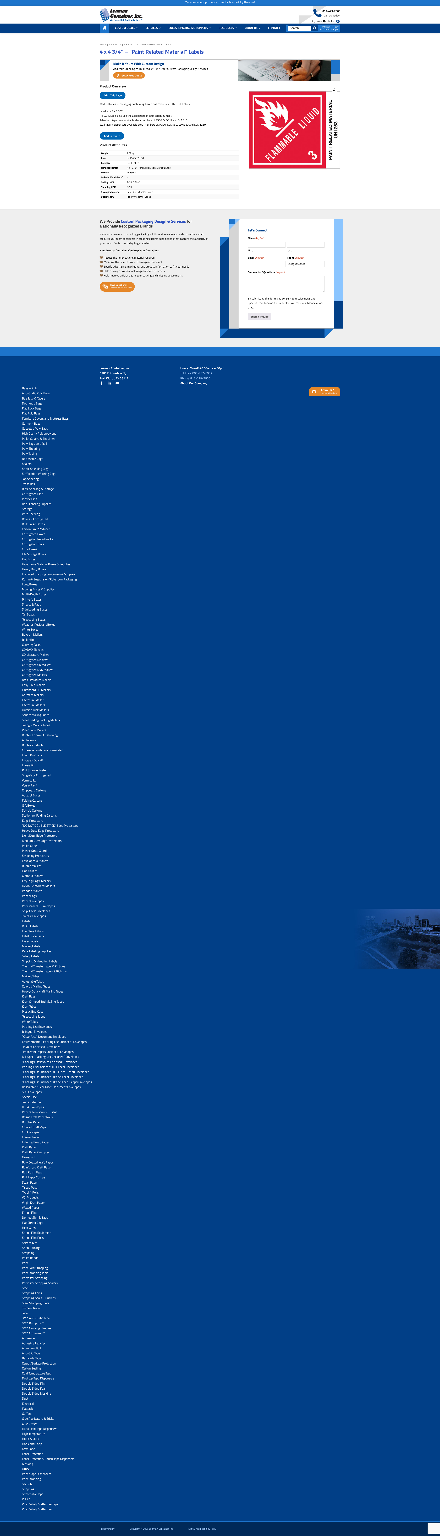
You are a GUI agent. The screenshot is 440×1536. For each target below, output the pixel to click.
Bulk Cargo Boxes (33, 524)
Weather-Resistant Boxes (38, 624)
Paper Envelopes (33, 901)
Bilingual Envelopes (34, 1031)
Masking (27, 1464)
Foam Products (32, 755)
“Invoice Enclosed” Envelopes (41, 1046)
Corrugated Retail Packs (37, 539)
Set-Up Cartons (32, 810)
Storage (27, 509)
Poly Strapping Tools (35, 1273)
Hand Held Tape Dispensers (39, 1428)
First (250, 250)
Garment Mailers (32, 694)
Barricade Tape (31, 1358)
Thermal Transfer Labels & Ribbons (44, 971)
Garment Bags (31, 423)
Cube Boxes (29, 549)
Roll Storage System (35, 770)
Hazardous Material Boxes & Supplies (46, 564)
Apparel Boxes (31, 795)
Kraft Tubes (29, 1006)
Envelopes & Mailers (35, 860)
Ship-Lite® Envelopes (36, 911)
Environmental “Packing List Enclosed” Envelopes (54, 1041)
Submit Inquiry (259, 316)
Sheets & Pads (31, 604)
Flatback (27, 1408)
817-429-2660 (331, 11)
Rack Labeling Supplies (36, 504)
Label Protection (32, 1453)
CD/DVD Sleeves (32, 649)
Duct (25, 1398)
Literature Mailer (32, 700)
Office (26, 1469)
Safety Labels (30, 956)
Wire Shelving (31, 514)
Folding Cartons (32, 800)
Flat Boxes (28, 559)
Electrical (28, 1403)
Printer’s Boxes (32, 599)
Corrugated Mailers (34, 674)
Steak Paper (30, 1182)
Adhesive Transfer (33, 1343)
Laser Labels (30, 941)
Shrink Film (29, 1212)
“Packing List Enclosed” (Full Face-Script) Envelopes (55, 1071)
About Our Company (193, 383)
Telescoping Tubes (33, 1016)
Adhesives (28, 1338)
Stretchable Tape (32, 1494)
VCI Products (30, 1197)
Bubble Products (32, 745)
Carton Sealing (31, 1368)
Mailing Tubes (31, 976)
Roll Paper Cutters (33, 1177)
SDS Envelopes (32, 1092)
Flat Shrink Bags (32, 1222)
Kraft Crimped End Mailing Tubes (43, 1001)
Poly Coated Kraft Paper (37, 1162)
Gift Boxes (28, 805)
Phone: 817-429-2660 (195, 378)
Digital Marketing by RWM (202, 1529)
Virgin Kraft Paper (33, 1202)
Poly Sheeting (31, 448)
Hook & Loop (30, 1438)
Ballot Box (28, 639)
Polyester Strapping (34, 1278)
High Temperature (33, 1433)
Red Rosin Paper (32, 1172)
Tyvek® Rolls (30, 1192)
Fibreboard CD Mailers (36, 689)
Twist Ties (28, 483)
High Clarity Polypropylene (39, 433)
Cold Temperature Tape (36, 1373)
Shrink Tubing (31, 1247)
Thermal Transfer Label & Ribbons (43, 966)
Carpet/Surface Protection (39, 1363)
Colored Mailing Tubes (36, 986)
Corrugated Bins (32, 493)
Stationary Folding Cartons (39, 815)
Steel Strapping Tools (35, 1303)
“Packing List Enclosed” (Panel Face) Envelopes (52, 1076)
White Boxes (30, 629)
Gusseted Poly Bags (35, 428)
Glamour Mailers (32, 875)
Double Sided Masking (36, 1393)
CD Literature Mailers (35, 654)
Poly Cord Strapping (35, 1268)
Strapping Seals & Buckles (39, 1298)
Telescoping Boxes (34, 619)
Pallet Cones (30, 845)
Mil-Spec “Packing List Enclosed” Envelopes (50, 1056)
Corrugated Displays (35, 659)
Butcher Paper (31, 1122)
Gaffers (26, 1413)
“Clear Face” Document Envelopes (44, 1036)
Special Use (29, 1097)
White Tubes (30, 1021)
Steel (25, 1288)
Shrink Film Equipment (36, 1232)
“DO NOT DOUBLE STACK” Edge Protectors (50, 825)
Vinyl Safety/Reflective (37, 1509)
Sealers (26, 463)
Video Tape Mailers (34, 730)
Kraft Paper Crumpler (35, 1152)
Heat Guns (29, 1227)
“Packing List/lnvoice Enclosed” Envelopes (49, 1062)
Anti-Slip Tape (31, 1353)
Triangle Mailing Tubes (36, 725)
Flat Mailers (29, 870)
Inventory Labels (32, 931)
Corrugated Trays (33, 544)
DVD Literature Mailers (36, 680)
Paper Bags (29, 896)
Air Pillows (29, 740)
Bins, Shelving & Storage (38, 488)
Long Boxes (29, 584)
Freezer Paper (31, 1137)
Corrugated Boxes (33, 534)
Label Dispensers (33, 936)
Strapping (28, 1252)
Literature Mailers (33, 705)
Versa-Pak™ (29, 785)
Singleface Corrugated (36, 775)
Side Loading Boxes (34, 609)
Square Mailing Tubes (35, 715)
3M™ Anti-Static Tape (36, 1318)
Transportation (31, 1102)
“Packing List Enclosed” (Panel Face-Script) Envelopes (57, 1082)
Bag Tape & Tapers (33, 398)
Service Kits (29, 1242)
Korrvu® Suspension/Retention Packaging (49, 579)
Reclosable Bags (32, 458)
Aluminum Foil (31, 1348)
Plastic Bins (29, 499)
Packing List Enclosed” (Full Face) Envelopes (50, 1066)
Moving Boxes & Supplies (38, 589)
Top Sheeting (30, 478)
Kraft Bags (28, 996)
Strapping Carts (32, 1293)
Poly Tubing (29, 453)
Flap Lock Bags (31, 408)
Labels (26, 921)
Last (289, 250)
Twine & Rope (31, 1308)
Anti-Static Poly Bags (36, 393)
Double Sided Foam (34, 1388)
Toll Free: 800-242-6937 (196, 373)
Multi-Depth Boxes (34, 594)
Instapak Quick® (32, 760)
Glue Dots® (29, 1423)
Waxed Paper (30, 1207)
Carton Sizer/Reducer (36, 529)
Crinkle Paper (30, 1132)
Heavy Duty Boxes (34, 569)
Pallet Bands (30, 1257)
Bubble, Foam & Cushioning (40, 735)
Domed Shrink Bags (35, 1217)
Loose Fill (28, 765)
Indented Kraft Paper (35, 1142)
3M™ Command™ (33, 1333)
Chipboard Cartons (34, 790)
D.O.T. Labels (30, 926)
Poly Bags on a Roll (34, 443)
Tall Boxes (28, 614)
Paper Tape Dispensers (36, 1474)
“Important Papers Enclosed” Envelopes (48, 1051)
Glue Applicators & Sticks (38, 1418)
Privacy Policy (107, 1529)
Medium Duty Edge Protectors (42, 840)
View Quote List (327, 21)
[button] (334, 90)
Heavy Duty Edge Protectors (40, 830)
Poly (25, 1263)
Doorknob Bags (32, 403)
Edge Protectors (32, 820)
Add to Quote (112, 136)
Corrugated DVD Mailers (37, 669)
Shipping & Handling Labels (39, 961)
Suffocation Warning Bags (39, 473)
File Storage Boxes (34, 554)
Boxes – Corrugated (35, 519)
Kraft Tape (28, 1448)
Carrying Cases (31, 644)
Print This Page (113, 95)
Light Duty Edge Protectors (39, 835)
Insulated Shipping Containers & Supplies (48, 574)
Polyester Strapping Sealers (40, 1283)
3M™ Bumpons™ (33, 1323)
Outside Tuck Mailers (35, 710)
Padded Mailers (32, 891)
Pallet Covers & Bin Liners (38, 438)
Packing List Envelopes (37, 1026)
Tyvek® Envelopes (34, 916)
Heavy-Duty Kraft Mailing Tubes (42, 991)
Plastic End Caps (32, 1011)
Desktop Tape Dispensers (38, 1378)
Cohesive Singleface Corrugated (42, 750)
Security (27, 1484)
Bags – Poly (29, 388)
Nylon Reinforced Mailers (38, 886)
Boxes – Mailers (32, 634)
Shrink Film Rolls (33, 1237)
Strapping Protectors (35, 855)
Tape (25, 1313)
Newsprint (28, 1157)
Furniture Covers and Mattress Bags (45, 418)
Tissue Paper (30, 1187)
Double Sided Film (34, 1383)
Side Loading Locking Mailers (41, 720)
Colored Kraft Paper (34, 1127)
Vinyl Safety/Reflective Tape (40, 1504)
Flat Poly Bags (31, 413)
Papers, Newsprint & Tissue (39, 1112)
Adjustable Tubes (33, 981)
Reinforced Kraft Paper (37, 1167)
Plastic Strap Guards (35, 850)
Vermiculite (29, 780)
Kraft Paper (29, 1147)
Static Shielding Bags (35, 468)
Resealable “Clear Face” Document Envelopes (51, 1087)
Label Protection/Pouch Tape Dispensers (48, 1458)
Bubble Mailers (31, 865)
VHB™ (26, 1499)
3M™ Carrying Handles (36, 1328)
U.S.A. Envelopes (33, 1107)
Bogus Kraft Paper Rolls (37, 1117)
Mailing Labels (31, 946)
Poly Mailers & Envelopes (38, 906)
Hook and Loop (32, 1443)
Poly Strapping (31, 1479)
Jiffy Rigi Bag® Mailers (36, 881)
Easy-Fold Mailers (33, 685)
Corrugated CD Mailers (36, 664)
